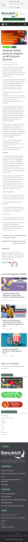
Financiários (4, 434)
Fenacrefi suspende (8, 101)
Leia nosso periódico (6, 496)
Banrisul (3, 427)
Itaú (2, 425)
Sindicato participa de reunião (10, 95)
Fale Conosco (10, 536)
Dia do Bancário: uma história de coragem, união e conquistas (17, 4)
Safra (2, 429)
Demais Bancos (4, 432)
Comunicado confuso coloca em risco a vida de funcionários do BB (13, 242)
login (13, 366)
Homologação (4, 484)
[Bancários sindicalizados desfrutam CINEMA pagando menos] (14, 334)
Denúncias (16, 536)
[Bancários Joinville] (3, 24)
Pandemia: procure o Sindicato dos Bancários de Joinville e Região (14, 236)
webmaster (15, 62)
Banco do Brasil (5, 415)
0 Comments (15, 64)
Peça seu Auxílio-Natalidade (8, 493)
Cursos (3, 476)
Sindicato (14, 47)
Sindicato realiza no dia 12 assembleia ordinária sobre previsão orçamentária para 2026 (14, 295)
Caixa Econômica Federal (7, 418)
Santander (3, 422)
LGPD (25, 536)
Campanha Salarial (6, 47)
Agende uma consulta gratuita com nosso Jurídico (13, 473)
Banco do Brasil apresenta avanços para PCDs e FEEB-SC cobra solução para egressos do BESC (13, 323)
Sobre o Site (4, 536)
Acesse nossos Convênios (7, 470)
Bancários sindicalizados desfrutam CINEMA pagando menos (12, 351)
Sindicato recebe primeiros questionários (13, 147)
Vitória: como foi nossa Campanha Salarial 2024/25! (13, 499)
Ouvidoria (21, 536)
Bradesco (3, 420)
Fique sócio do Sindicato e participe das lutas (12, 505)
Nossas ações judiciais (6, 502)
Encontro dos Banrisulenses (10, 140)
